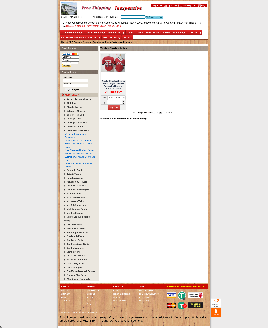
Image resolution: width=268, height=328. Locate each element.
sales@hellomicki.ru (121, 294)
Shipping (91, 294)
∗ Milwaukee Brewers (75, 197)
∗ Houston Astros (73, 178)
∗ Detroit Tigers (72, 174)
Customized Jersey (94, 32)
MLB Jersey (144, 32)
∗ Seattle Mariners (73, 248)
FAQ (203, 6)
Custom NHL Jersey (177, 22)
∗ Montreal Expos (73, 213)
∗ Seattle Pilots (71, 252)
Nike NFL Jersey (111, 37)
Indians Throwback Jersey (78, 140)
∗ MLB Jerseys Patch (75, 209)
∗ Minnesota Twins (74, 201)
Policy (63, 297)
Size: (104, 97)
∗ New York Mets (72, 224)
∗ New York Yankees (74, 228)
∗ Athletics (69, 103)
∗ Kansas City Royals (75, 182)
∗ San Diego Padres (74, 240)
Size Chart (65, 294)
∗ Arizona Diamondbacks (77, 99)
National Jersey (161, 32)
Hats (131, 32)
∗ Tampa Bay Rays (73, 263)
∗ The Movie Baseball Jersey (79, 271)
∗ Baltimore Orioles (74, 111)
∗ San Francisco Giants (76, 244)
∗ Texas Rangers (72, 267)
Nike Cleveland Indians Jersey (80, 150)
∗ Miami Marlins (72, 193)
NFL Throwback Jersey (73, 37)
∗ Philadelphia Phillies (75, 232)
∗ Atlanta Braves (72, 107)
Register (75, 89)
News (127, 37)
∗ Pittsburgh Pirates (74, 236)
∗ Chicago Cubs (72, 118)
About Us (65, 290)
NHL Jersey (94, 37)
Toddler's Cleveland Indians (78, 153)
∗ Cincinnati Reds (73, 126)
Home (159, 6)
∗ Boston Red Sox (73, 115)
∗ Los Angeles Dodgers (76, 189)
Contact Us (65, 301)
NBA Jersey (178, 32)
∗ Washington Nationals (76, 279)
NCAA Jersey (194, 32)
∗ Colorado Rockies (74, 170)
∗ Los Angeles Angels (75, 185)
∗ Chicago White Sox (75, 122)
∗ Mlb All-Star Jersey (74, 205)
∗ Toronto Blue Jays (74, 275)
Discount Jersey (115, 32)
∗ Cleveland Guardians (76, 130)
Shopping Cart (189, 6)
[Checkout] (216, 312)
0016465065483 (120, 301)
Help (89, 301)
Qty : (104, 102)
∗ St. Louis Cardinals (75, 259)
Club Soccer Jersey (71, 32)
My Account (172, 6)
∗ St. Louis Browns (74, 255)
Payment (91, 297)
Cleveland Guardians (93, 42)
